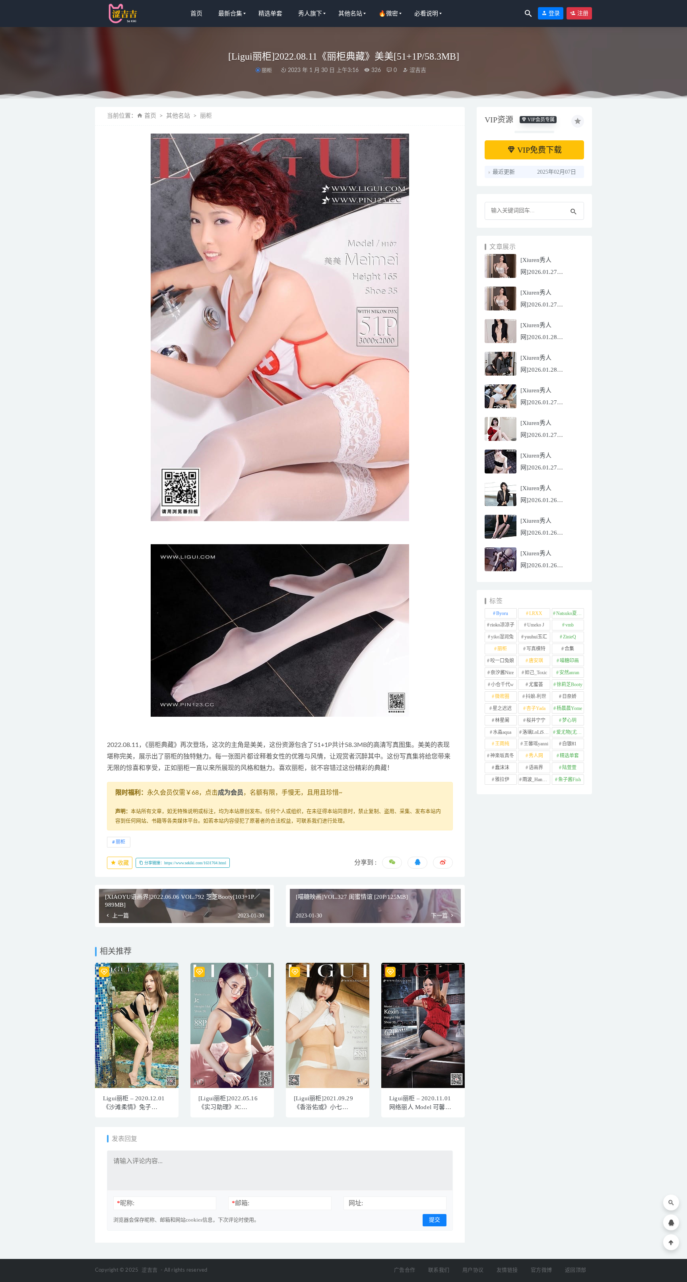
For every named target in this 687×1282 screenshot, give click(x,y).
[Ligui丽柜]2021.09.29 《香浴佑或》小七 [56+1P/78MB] (323, 1107)
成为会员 (230, 792)
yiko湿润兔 (502, 637)
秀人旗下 (310, 13)
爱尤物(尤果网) (570, 732)
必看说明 (426, 13)
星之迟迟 (502, 708)
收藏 (122, 863)
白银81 (569, 744)
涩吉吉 (417, 70)
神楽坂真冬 (502, 755)
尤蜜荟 (536, 684)
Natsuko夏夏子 (570, 613)
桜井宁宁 (535, 720)
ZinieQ (569, 637)
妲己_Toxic (536, 672)
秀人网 (536, 755)
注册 (582, 13)
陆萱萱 (569, 767)
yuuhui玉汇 (535, 637)
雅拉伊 (502, 779)
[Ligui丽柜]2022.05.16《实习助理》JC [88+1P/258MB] (228, 1107)
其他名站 (350, 13)
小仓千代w (502, 684)
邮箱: (240, 1203)
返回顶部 (575, 1270)
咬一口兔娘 (502, 660)
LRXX (535, 613)
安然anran (569, 672)
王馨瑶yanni (536, 744)
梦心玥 (569, 720)
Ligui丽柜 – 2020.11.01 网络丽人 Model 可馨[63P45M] (420, 1107)
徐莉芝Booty (569, 684)
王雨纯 (502, 744)
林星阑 (502, 720)
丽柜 (267, 70)
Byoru (502, 613)
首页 (196, 13)
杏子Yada (535, 708)
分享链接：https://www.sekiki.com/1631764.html (184, 863)
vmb (569, 625)
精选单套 (270, 13)
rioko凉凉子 (502, 625)
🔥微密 (388, 13)
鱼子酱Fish (569, 779)
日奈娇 (569, 696)
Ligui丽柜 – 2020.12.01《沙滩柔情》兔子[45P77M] (134, 1107)
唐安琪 (536, 660)
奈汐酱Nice (502, 672)
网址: (356, 1203)
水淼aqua (502, 732)
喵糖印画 (569, 660)
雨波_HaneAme (536, 779)
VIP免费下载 (538, 149)
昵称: (125, 1203)
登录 (553, 13)
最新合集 (230, 13)
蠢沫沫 (502, 767)
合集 (569, 649)
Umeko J (535, 625)
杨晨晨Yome (569, 708)
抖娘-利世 (536, 696)
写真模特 (535, 649)
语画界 (536, 767)
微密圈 (502, 696)
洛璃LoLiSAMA (536, 732)
